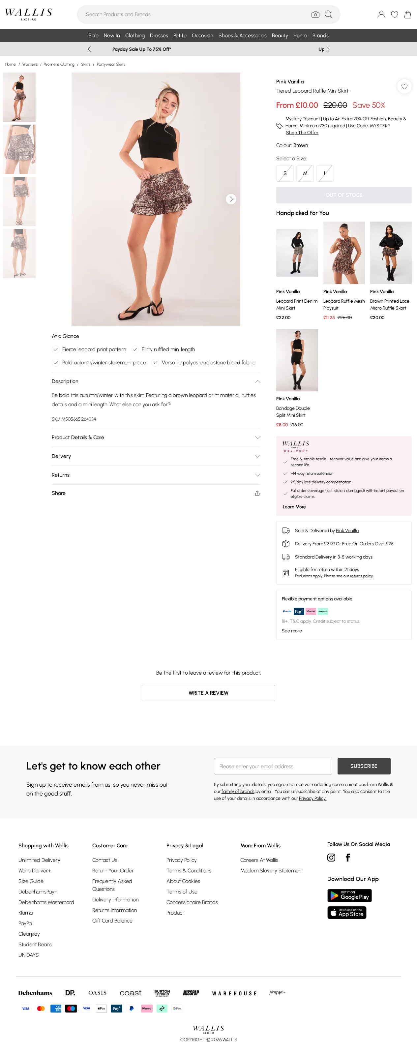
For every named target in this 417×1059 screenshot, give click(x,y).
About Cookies (183, 881)
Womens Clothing (59, 64)
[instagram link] (331, 858)
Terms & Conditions (188, 870)
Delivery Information (115, 899)
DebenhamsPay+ (37, 892)
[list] (156, 199)
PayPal (25, 923)
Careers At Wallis (259, 860)
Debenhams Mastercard (46, 902)
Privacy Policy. (313, 798)
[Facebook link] (348, 858)
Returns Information (114, 910)
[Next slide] (328, 49)
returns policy (361, 576)
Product (175, 913)
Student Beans (35, 944)
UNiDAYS (28, 955)
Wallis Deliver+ (34, 870)
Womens (30, 64)
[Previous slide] (89, 49)
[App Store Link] (349, 904)
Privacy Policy (181, 860)
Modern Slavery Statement (271, 870)
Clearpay (29, 934)
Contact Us (104, 860)
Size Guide (31, 881)
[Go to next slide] (231, 199)
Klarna (25, 913)
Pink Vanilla (290, 81)
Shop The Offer (302, 133)
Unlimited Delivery (39, 860)
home (10, 64)
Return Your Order (113, 870)
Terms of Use (181, 892)
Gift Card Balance (112, 921)
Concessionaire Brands (192, 902)
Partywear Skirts (111, 64)
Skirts (85, 64)
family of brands (238, 791)
